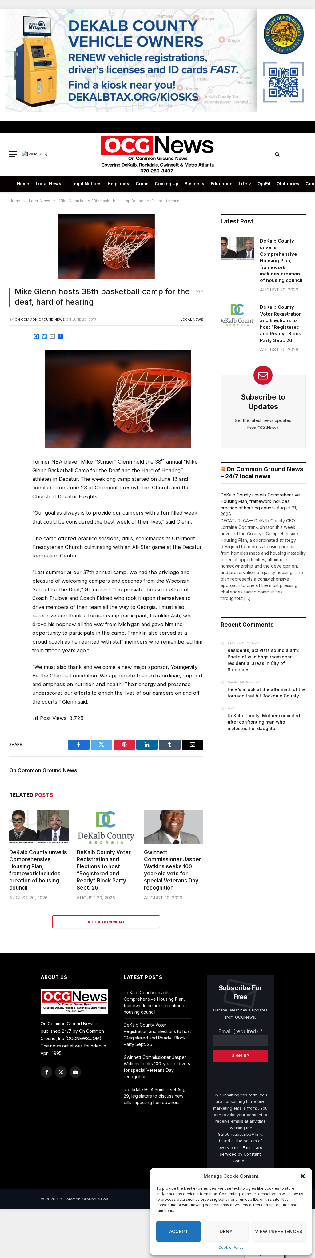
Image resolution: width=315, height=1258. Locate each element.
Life (243, 183)
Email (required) (240, 1031)
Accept (178, 1231)
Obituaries (288, 183)
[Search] (277, 154)
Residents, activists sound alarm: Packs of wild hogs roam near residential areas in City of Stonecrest (263, 660)
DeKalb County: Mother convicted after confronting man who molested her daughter (264, 722)
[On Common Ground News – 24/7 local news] (157, 154)
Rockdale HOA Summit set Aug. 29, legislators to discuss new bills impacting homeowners (155, 1096)
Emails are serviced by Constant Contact (241, 1154)
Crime (142, 183)
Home (23, 183)
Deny (226, 1231)
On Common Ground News (40, 319)
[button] (303, 1176)
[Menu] (13, 154)
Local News (48, 183)
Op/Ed (263, 183)
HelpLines (118, 183)
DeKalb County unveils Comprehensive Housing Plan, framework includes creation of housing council (38, 870)
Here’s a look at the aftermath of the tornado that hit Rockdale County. (267, 692)
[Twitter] (16, 367)
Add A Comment (106, 921)
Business (194, 183)
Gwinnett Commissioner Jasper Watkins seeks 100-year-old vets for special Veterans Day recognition (172, 870)
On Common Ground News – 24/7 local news (262, 473)
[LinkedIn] (16, 381)
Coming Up (166, 183)
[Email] (16, 409)
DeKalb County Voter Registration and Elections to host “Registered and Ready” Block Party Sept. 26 (104, 870)
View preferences (278, 1231)
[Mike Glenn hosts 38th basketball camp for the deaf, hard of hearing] (106, 247)
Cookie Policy (231, 1247)
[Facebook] (16, 353)
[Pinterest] (16, 395)
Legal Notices (86, 183)
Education (222, 183)
